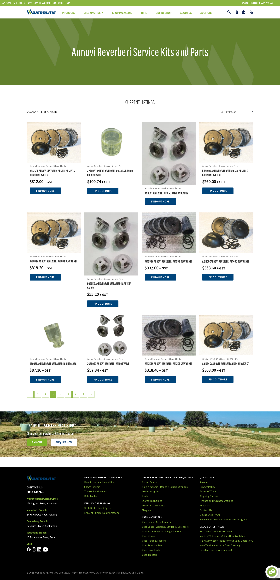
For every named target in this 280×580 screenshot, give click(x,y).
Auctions (206, 12)
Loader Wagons (150, 491)
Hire (144, 12)
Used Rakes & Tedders (154, 540)
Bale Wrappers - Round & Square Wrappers (165, 486)
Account (204, 482)
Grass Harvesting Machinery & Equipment (168, 477)
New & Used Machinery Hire (99, 482)
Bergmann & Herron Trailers (103, 477)
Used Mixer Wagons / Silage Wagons (161, 531)
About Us (186, 12)
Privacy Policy (207, 486)
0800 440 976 (267, 2)
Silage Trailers (92, 486)
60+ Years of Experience (13, 2)
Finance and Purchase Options (216, 500)
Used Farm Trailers (152, 550)
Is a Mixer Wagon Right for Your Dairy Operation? (226, 540)
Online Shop (163, 12)
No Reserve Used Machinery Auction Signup (223, 519)
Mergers (146, 510)
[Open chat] (272, 572)
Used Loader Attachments (156, 522)
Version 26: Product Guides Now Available (222, 536)
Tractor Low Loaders (95, 491)
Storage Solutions (152, 500)
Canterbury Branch (37, 521)
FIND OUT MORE (45, 190)
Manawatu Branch (37, 509)
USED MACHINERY (152, 517)
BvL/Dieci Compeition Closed (216, 531)
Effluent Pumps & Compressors (101, 512)
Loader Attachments (153, 505)
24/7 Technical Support (39, 2)
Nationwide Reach (61, 2)
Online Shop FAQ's (210, 514)
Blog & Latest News (212, 526)
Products (68, 12)
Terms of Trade (208, 491)
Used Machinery (93, 12)
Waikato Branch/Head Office (42, 498)
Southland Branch (37, 532)
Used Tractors (149, 554)
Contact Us (206, 510)
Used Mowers (149, 536)
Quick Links (207, 477)
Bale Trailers (91, 496)
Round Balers (149, 482)
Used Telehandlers (152, 545)
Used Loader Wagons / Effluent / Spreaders (165, 526)
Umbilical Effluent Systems (99, 508)
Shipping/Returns (210, 496)
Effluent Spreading (97, 503)
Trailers (146, 496)
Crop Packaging (122, 12)
